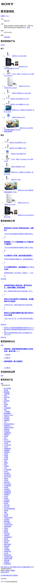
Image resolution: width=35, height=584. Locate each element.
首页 (2, 567)
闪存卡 (6, 447)
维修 (5, 37)
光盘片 (6, 496)
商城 (8, 37)
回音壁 (6, 498)
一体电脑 (7, 411)
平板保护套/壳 (8, 524)
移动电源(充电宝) (9, 424)
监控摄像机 (7, 408)
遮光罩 (6, 530)
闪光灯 (6, 471)
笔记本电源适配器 (9, 508)
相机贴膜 (7, 546)
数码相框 (7, 521)
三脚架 (6, 457)
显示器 (6, 390)
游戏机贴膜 (7, 564)
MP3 (5, 438)
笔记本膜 (7, 533)
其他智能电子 (8, 537)
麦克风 (6, 454)
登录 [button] (5, 578)
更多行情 (3, 337)
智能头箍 (7, 560)
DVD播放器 (7, 469)
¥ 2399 (17, 68)
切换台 (6, 528)
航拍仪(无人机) (8, 415)
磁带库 (6, 516)
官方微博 (3, 575)
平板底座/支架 (8, 556)
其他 (11, 567)
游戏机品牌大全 (27, 567)
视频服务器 (7, 492)
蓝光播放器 (7, 485)
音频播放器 (7, 433)
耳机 (5, 399)
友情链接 (15, 575)
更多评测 (3, 279)
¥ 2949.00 (8, 111)
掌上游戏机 (7, 441)
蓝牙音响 (7, 431)
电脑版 (13, 570)
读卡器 (6, 514)
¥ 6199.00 (9, 75)
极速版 (8, 570)
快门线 (6, 553)
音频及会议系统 (9, 427)
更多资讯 (3, 324)
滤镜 (5, 512)
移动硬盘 (7, 418)
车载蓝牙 (7, 535)
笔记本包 (7, 507)
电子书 (6, 439)
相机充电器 (7, 544)
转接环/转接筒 (8, 517)
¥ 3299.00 (14, 88)
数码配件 (7, 501)
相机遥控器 (7, 555)
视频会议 (7, 429)
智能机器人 (7, 425)
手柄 (5, 468)
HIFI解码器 (7, 491)
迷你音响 (7, 489)
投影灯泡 (7, 540)
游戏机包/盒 (7, 551)
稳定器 (6, 459)
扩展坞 (6, 480)
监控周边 (7, 500)
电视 (5, 395)
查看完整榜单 (8, 131)
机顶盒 (6, 503)
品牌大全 (6, 567)
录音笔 (6, 443)
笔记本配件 (7, 523)
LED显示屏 (7, 445)
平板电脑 (7, 393)
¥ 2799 (27, 99)
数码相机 (7, 392)
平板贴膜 (7, 549)
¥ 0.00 (23, 117)
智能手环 (7, 417)
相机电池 (7, 482)
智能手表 (7, 397)
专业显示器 (7, 475)
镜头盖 (6, 539)
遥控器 (6, 510)
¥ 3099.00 (17, 129)
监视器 (6, 487)
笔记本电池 (7, 484)
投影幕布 (7, 494)
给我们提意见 (5, 572)
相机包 (6, 478)
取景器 (6, 542)
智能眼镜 (7, 450)
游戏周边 (7, 562)
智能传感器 (7, 526)
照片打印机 (7, 476)
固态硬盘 (7, 401)
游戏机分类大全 (17, 567)
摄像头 (6, 463)
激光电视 (7, 473)
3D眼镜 (6, 548)
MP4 (5, 464)
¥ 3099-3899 (23, 56)
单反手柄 (7, 505)
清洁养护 (7, 519)
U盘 (5, 422)
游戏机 (6, 455)
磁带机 (6, 532)
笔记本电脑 (7, 388)
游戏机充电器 (8, 558)
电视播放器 (7, 448)
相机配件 (7, 434)
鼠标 (5, 409)
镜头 (5, 402)
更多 (28, 27)
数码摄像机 (7, 413)
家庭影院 (7, 420)
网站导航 (9, 575)
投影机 (6, 404)
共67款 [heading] (3, 45)
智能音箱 (7, 452)
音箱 (5, 406)
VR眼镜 (6, 466)
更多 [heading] (2, 345)
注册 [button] (2, 578)
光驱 (5, 461)
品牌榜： (5, 16)
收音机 (6, 436)
